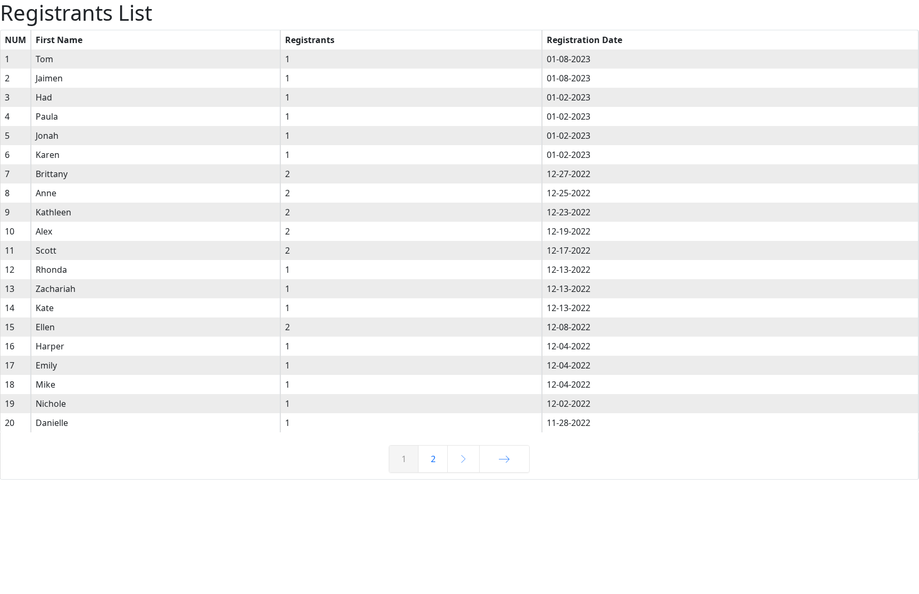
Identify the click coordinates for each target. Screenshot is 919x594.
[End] (504, 459)
